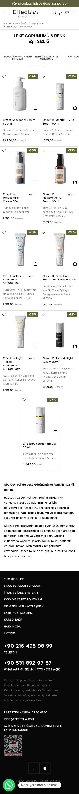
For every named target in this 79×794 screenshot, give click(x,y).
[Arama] (55, 13)
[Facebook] (34, 768)
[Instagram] (45, 768)
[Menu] (6, 13)
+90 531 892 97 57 (28, 663)
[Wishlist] (67, 13)
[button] (36, 108)
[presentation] (19, 132)
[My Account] (61, 13)
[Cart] (73, 13)
